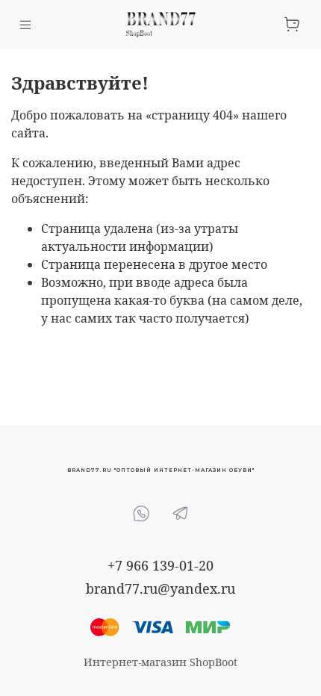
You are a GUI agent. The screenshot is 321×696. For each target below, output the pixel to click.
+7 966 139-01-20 (160, 565)
